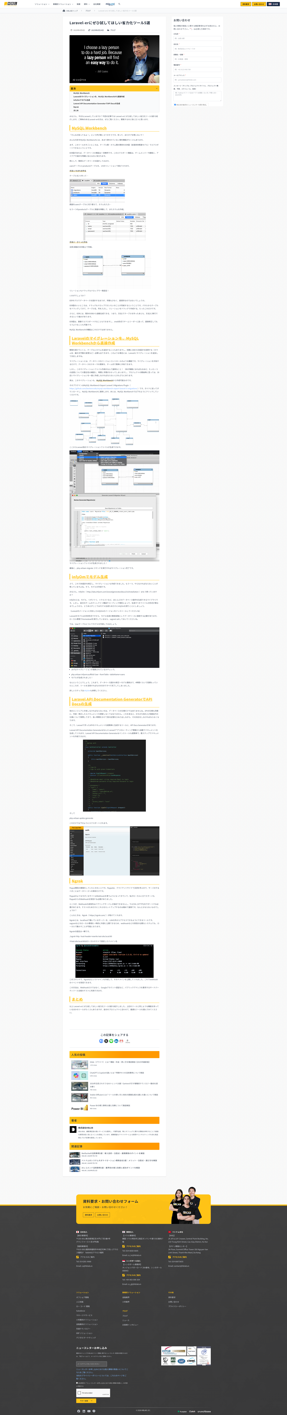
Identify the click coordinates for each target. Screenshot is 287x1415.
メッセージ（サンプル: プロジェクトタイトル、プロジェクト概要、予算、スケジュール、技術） (196, 87)
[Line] (111, 1041)
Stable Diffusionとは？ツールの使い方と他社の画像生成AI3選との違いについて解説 (124, 1094)
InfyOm (87, 690)
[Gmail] (121, 1041)
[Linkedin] (116, 1041)
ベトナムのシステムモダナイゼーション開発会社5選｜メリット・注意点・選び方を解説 (119, 1160)
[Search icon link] (119, 4)
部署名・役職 (178, 54)
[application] (48, 4)
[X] (106, 1041)
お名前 (176, 34)
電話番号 (177, 65)
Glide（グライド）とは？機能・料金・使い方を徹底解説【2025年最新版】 (120, 1062)
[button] (246, 4)
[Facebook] (101, 1041)
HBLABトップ (72, 10)
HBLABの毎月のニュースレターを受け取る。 (192, 105)
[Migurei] (110, 4)
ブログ (88, 10)
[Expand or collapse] (156, 88)
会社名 (176, 44)
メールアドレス (179, 75)
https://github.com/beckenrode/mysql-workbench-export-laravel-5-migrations (103, 388)
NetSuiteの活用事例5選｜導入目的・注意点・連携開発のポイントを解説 (113, 1153)
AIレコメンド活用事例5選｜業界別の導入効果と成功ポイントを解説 (111, 1167)
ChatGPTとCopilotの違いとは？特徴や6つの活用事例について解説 (117, 1072)
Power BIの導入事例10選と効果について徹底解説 (110, 1105)
